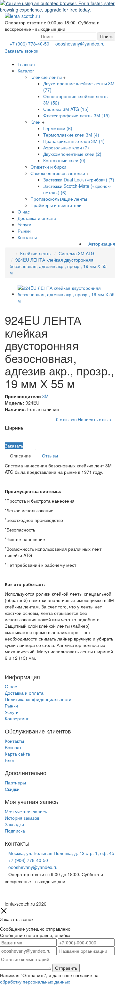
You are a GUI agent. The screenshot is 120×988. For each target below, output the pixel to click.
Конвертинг (16, 718)
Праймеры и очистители (56, 205)
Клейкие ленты (46, 77)
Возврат (13, 747)
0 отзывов (66, 419)
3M (45, 396)
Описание (20, 455)
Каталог (26, 70)
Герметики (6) (57, 128)
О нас (24, 211)
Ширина (14, 427)
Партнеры (15, 782)
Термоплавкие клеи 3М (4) (71, 134)
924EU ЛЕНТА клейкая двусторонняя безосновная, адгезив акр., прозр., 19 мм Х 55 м (58, 266)
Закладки (14, 824)
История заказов (22, 818)
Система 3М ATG (76, 253)
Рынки (24, 231)
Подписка (15, 830)
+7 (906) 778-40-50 (29, 43)
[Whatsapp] (6, 894)
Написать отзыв (94, 419)
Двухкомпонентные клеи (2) (72, 154)
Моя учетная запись (26, 811)
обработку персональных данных (35, 981)
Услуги (24, 224)
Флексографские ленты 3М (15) (76, 115)
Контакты (27, 237)
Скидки (12, 789)
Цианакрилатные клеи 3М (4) (74, 141)
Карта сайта (17, 753)
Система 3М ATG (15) (66, 109)
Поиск (106, 36)
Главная (26, 64)
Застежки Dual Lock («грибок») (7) (78, 179)
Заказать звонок (21, 50)
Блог (9, 760)
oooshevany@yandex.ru (80, 43)
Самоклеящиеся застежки (57, 173)
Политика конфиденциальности (38, 699)
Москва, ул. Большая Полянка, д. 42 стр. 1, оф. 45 (61, 853)
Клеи (35, 122)
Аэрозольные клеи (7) (66, 147)
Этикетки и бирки (48, 166)
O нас (11, 686)
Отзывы (50, 455)
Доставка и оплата (37, 218)
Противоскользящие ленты (58, 199)
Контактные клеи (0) (64, 160)
